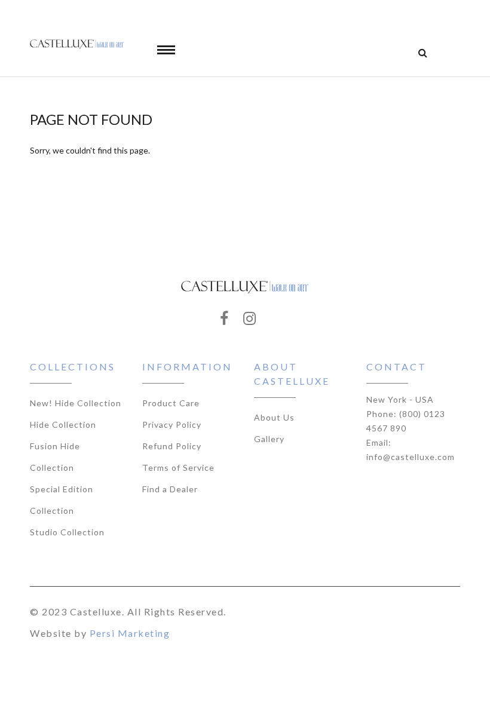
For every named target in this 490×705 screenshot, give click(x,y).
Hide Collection (63, 424)
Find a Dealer (170, 489)
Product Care (171, 403)
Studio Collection (67, 532)
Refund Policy (171, 446)
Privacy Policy (171, 424)
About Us (274, 417)
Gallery (269, 439)
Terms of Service (178, 467)
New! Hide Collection (75, 403)
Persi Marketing (130, 633)
